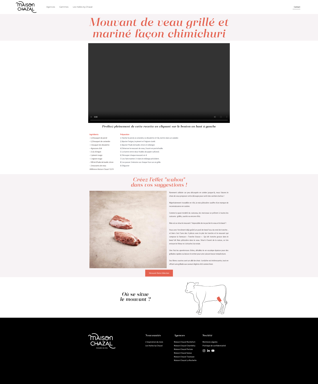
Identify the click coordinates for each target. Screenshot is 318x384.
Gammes (63, 7)
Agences (50, 7)
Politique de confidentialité (214, 345)
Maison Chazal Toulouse (184, 356)
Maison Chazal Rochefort (184, 342)
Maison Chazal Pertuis (183, 349)
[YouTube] (212, 350)
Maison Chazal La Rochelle (185, 360)
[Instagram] (203, 350)
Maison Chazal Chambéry (184, 345)
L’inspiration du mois (154, 342)
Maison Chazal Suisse (183, 353)
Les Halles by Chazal (82, 7)
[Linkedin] (208, 350)
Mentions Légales (210, 342)
